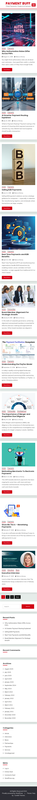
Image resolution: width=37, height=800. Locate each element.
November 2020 (10, 718)
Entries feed (9, 772)
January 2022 (9, 698)
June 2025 (8, 675)
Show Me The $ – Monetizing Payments (15, 525)
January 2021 (9, 711)
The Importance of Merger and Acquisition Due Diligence (16, 415)
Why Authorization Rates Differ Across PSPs (16, 52)
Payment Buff (18, 3)
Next (17, 597)
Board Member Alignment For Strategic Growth (15, 313)
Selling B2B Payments (12, 189)
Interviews (10, 570)
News (17, 570)
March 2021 (9, 705)
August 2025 (9, 669)
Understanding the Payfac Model (17, 364)
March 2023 (9, 692)
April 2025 (8, 679)
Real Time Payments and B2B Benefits (15, 255)
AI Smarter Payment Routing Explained (15, 116)
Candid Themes (19, 795)
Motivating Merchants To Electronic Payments (18, 472)
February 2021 (9, 708)
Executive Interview (11, 573)
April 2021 (8, 702)
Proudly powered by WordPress (12, 793)
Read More (7, 69)
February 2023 (9, 695)
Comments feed (10, 775)
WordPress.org (9, 778)
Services (7, 750)
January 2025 (9, 682)
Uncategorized (21, 411)
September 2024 (10, 685)
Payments (10, 48)
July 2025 (8, 672)
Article (4, 48)
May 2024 (8, 688)
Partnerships (11, 309)
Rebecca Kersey (20, 56)
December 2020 (10, 715)
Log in (7, 768)
